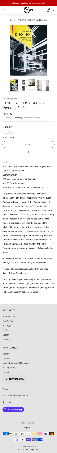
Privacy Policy (8, 367)
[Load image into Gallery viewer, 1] (14, 85)
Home (12, 20)
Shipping (18, 118)
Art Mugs (6, 326)
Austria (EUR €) (27, 423)
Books (5, 330)
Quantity (7, 127)
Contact (6, 339)
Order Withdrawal (15, 379)
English (27, 428)
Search (5, 354)
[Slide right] (51, 85)
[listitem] (28, 3)
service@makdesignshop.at (15, 395)
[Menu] (3, 10)
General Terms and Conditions (16, 363)
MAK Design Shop (10, 99)
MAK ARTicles (9, 316)
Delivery (6, 358)
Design (5, 335)
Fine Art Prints (8, 321)
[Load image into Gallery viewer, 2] (28, 85)
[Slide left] (6, 85)
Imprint (5, 372)
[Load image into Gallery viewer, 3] (43, 85)
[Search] (53, 10)
